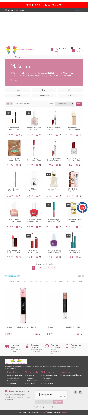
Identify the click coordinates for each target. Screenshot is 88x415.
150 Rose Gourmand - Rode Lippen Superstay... (34, 160)
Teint (18, 281)
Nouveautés (30, 378)
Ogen (5, 281)
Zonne (68, 281)
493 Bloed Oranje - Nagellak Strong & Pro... (34, 221)
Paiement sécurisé (12, 381)
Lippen (24, 281)
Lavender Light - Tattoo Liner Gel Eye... (14, 191)
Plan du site (46, 381)
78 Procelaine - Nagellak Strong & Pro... (14, 221)
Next (53, 268)
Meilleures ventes (32, 381)
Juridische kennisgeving (50, 375)
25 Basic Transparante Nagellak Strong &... (34, 192)
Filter (78, 104)
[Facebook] (75, 392)
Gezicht (53, 281)
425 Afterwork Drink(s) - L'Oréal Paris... (34, 252)
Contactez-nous (48, 383)
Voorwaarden (11, 383)
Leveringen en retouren (14, 375)
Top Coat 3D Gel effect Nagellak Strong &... (73, 160)
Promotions (30, 375)
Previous (79, 276)
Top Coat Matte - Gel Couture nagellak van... (54, 191)
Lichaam (60, 281)
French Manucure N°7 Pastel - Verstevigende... (34, 129)
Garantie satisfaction (13, 378)
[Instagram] (80, 392)
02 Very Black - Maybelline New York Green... (74, 252)
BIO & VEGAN (77, 281)
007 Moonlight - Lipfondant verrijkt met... (54, 221)
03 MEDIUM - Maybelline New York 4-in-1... (74, 191)
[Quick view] (20, 135)
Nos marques (31, 383)
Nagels (12, 281)
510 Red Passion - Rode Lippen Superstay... (54, 129)
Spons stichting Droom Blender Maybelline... (74, 129)
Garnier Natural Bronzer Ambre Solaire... (14, 160)
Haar (47, 281)
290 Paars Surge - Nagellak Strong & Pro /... (54, 252)
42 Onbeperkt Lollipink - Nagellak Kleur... (23, 327)
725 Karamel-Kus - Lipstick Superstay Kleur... (54, 160)
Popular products (12, 276)
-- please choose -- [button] (62, 104)
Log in (57, 51)
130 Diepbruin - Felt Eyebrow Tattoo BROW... (14, 129)
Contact (21, 10)
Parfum (31, 281)
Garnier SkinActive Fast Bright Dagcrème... (74, 221)
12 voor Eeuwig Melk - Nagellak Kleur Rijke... (65, 327)
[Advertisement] (44, 28)
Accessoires (39, 281)
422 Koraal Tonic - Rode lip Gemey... (14, 251)
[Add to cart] (17, 135)
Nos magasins (47, 378)
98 (48, 268)
